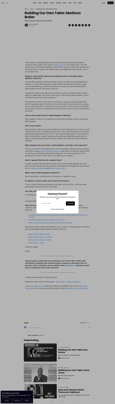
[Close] (77, 192)
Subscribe (70, 203)
